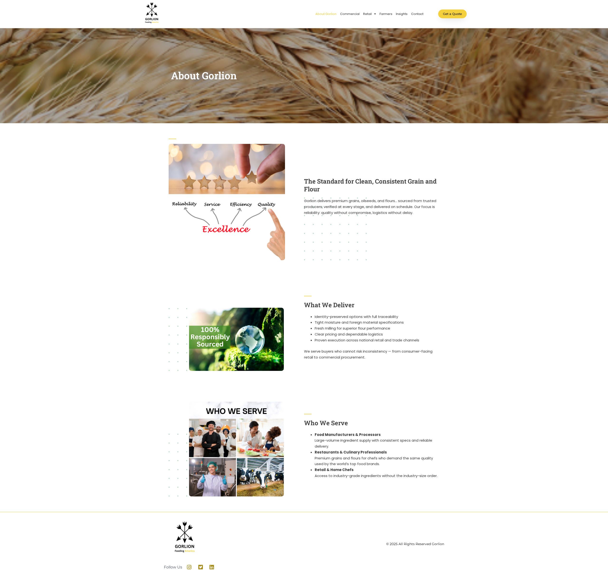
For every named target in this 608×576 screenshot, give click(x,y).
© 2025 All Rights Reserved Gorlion (415, 544)
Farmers (386, 14)
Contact (417, 14)
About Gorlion (326, 14)
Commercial (350, 14)
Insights (402, 14)
